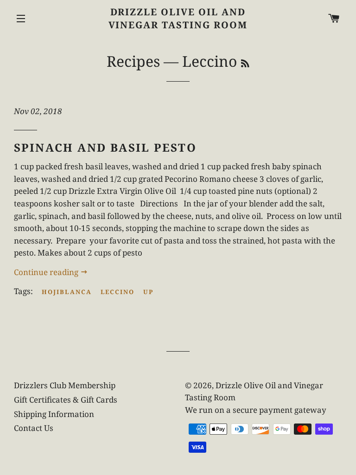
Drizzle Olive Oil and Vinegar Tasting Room (178, 18)
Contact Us (33, 428)
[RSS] (245, 63)
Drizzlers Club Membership (64, 385)
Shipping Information (54, 414)
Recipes (133, 61)
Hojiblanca (67, 292)
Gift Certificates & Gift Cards (65, 399)
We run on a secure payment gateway (255, 409)
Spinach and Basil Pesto (105, 147)
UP (148, 292)
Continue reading (47, 272)
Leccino (118, 292)
